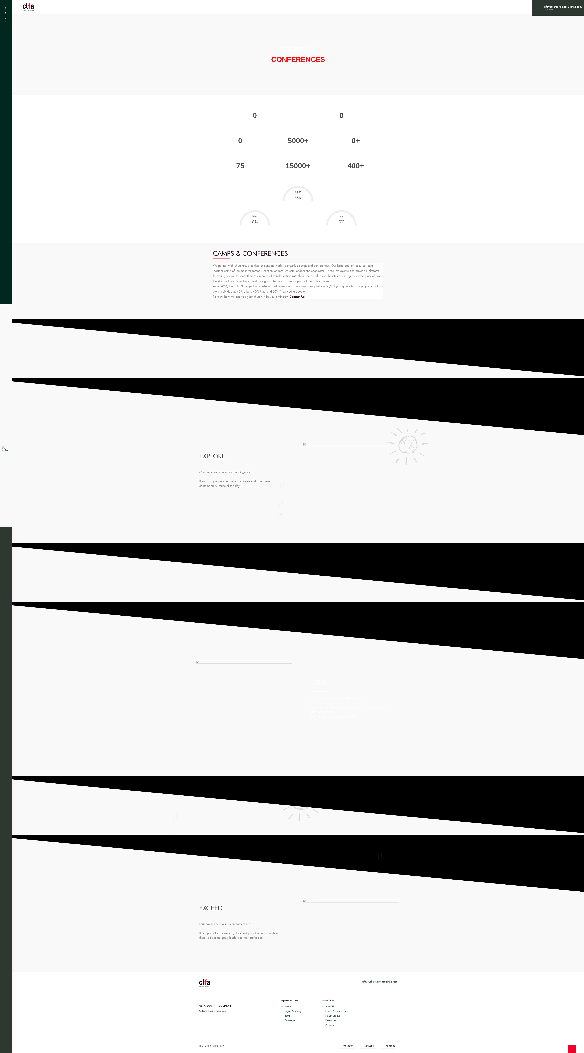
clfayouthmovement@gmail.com (379, 981)
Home (288, 1006)
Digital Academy (293, 1011)
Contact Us (297, 297)
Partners (329, 1025)
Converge (290, 1020)
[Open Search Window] (6, 1042)
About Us (330, 1006)
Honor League (332, 1016)
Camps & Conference (336, 1011)
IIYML (287, 1016)
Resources (330, 1020)
